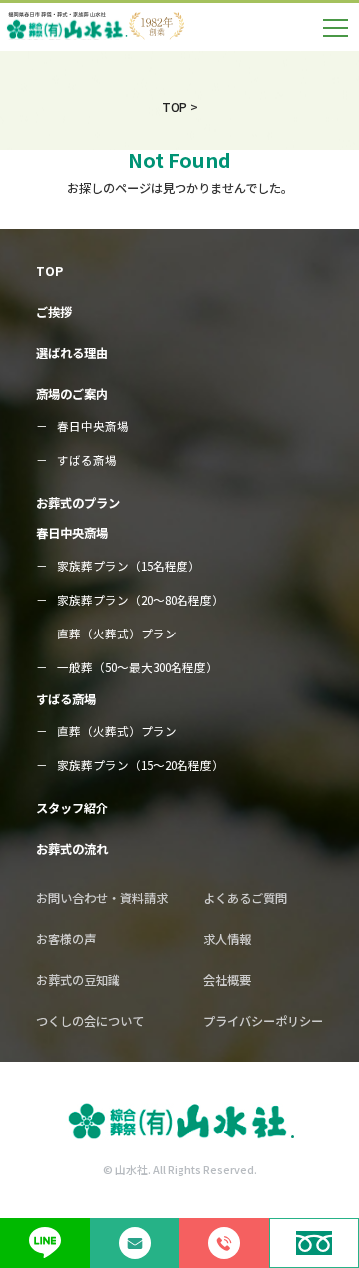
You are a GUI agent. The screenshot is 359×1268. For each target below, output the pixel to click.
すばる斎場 (87, 460)
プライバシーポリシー (263, 1021)
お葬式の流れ (72, 849)
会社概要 (227, 980)
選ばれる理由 (72, 353)
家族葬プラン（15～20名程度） (140, 765)
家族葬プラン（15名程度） (128, 566)
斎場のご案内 (72, 394)
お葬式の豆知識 (78, 980)
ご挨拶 (54, 312)
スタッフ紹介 (72, 808)
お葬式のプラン (78, 503)
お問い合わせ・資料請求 (102, 898)
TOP (49, 271)
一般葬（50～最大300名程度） (137, 667)
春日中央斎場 (93, 426)
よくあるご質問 (245, 898)
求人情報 (227, 939)
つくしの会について (90, 1021)
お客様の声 (66, 939)
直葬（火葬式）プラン (117, 633)
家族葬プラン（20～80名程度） (140, 600)
